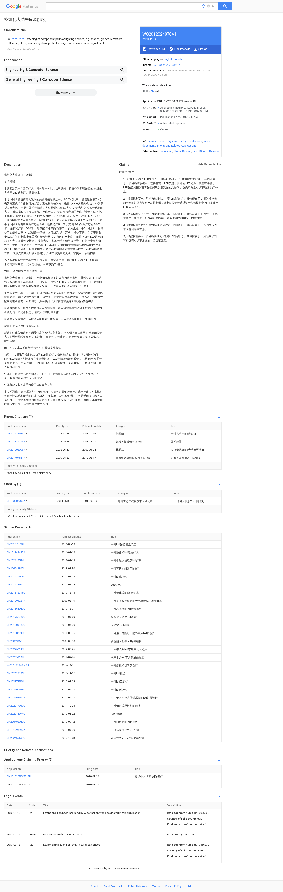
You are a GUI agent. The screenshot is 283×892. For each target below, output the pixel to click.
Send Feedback (113, 886)
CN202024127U (16, 673)
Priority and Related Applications (176, 145)
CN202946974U (16, 713)
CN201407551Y (16, 457)
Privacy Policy (173, 886)
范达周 (167, 64)
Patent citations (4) (160, 141)
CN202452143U (16, 649)
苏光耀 (158, 64)
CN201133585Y (16, 433)
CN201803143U (16, 624)
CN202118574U (16, 560)
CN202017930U (16, 705)
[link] (66, 41)
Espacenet (166, 151)
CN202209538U (16, 689)
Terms (156, 886)
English (168, 59)
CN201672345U (16, 592)
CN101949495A (16, 552)
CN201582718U (16, 633)
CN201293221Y (16, 600)
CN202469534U (16, 737)
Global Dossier (182, 151)
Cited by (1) (179, 141)
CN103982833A (16, 501)
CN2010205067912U (19, 776)
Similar (202, 48)
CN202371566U (16, 681)
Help (189, 886)
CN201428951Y (16, 584)
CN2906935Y (14, 641)
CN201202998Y (16, 449)
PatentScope (200, 151)
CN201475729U (16, 544)
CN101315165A (16, 441)
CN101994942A (16, 729)
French (178, 59)
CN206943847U (16, 568)
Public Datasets (137, 886)
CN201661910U (16, 608)
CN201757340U (16, 616)
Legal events (194, 141)
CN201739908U (16, 576)
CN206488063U (16, 721)
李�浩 (176, 64)
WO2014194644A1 (18, 665)
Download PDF (156, 48)
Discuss (214, 151)
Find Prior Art (182, 48)
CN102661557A (16, 697)
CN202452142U (16, 657)
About (94, 886)
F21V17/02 (17, 39)
